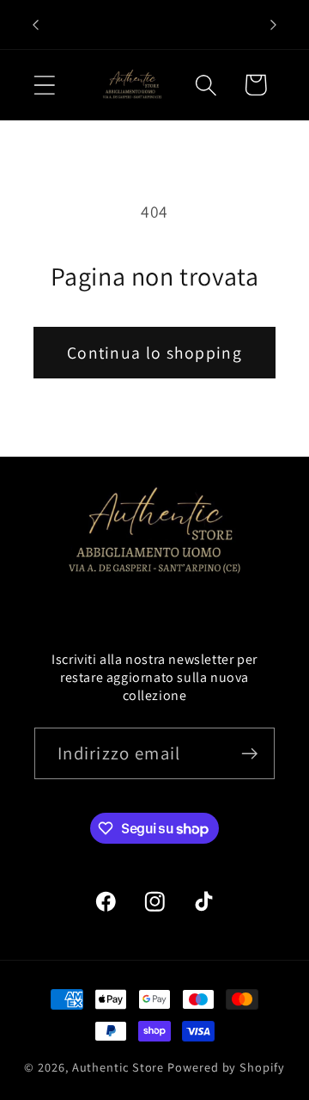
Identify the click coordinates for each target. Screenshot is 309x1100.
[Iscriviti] (249, 754)
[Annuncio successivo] (274, 25)
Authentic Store (118, 1067)
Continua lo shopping (154, 352)
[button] (44, 84)
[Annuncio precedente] (36, 25)
